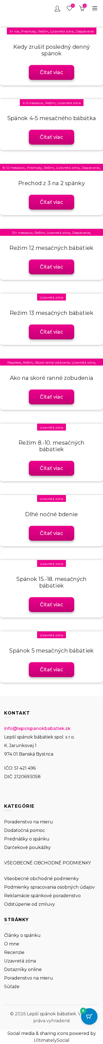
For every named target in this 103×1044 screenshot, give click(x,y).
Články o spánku (22, 935)
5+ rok (14, 31)
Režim (43, 31)
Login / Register (57, 8)
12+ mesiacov (22, 233)
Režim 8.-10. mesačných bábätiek (51, 446)
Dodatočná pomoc (24, 830)
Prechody (28, 31)
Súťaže (12, 986)
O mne (11, 943)
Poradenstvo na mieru (28, 821)
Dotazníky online (23, 969)
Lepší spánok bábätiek (51, 1013)
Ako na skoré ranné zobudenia (51, 378)
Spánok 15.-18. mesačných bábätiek (51, 582)
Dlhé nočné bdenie (51, 514)
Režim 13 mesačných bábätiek (51, 313)
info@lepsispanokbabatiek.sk (37, 728)
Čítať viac (51, 72)
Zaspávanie (85, 31)
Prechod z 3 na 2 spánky (51, 183)
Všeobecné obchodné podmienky (41, 878)
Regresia (14, 362)
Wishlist (73, 5)
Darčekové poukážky (27, 847)
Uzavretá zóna (62, 31)
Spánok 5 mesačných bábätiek (51, 650)
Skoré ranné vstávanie (52, 362)
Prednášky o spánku (26, 839)
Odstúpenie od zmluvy (29, 904)
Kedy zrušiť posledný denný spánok (51, 50)
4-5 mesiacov (33, 103)
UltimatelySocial (51, 1040)
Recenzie (14, 952)
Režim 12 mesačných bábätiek (51, 248)
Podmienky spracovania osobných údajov (49, 887)
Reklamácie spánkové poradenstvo (42, 895)
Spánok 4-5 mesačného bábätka (51, 118)
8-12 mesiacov (14, 168)
